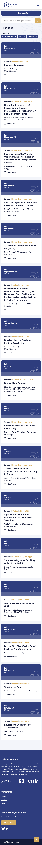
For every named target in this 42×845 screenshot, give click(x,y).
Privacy (3, 803)
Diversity (4, 796)
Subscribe (8, 822)
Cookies (4, 800)
